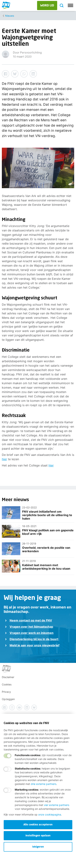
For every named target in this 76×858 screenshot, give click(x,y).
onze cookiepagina (49, 814)
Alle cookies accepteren (38, 824)
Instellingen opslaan (38, 835)
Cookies (6, 684)
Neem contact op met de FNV (31, 620)
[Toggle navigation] (70, 5)
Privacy (6, 691)
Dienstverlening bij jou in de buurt (34, 639)
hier (4, 459)
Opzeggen (8, 699)
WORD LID (47, 5)
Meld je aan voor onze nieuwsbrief (34, 645)
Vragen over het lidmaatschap (31, 626)
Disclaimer (8, 677)
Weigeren (38, 846)
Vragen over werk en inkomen (31, 633)
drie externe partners (43, 783)
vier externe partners (56, 805)
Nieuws (9, 15)
